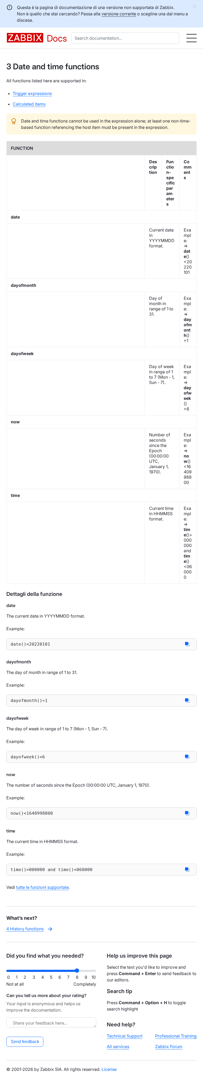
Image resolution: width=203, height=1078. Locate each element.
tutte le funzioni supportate (42, 887)
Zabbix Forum (168, 1046)
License (109, 1069)
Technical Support (124, 1036)
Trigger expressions (32, 93)
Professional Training (176, 1036)
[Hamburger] (191, 38)
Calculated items (29, 104)
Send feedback (25, 1041)
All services (118, 1046)
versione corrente (119, 13)
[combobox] (126, 38)
